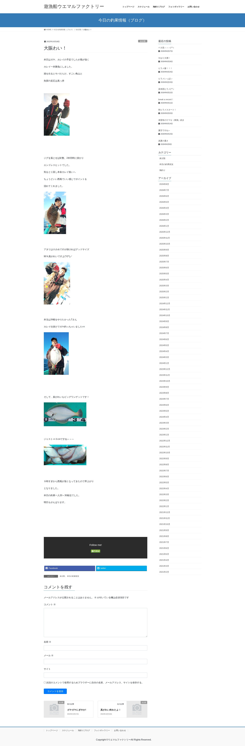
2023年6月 (164, 405)
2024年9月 (164, 321)
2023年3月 (164, 423)
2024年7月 (164, 333)
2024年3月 (164, 357)
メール (48, 655)
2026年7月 (164, 190)
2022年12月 (164, 441)
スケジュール (68, 730)
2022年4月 (164, 488)
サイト (47, 669)
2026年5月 (164, 202)
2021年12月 (164, 512)
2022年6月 (164, 476)
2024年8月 (164, 327)
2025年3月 (164, 285)
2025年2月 (164, 291)
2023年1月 (164, 435)
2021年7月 (164, 542)
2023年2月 (164, 429)
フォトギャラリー (102, 730)
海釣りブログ (84, 730)
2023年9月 (164, 387)
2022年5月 (164, 482)
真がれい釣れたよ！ (111, 710)
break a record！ (166, 99)
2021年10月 (164, 524)
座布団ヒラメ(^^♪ (166, 89)
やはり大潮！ (164, 58)
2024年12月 (164, 303)
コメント (50, 604)
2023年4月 (164, 417)
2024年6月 (164, 339)
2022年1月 (164, 506)
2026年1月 (164, 226)
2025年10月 (164, 244)
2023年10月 (164, 381)
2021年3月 (164, 566)
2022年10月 (164, 452)
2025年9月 (164, 250)
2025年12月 (164, 232)
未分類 (142, 41)
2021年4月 (164, 560)
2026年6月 (164, 196)
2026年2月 (164, 220)
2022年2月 (164, 500)
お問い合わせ (120, 730)
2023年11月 (164, 375)
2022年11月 (164, 447)
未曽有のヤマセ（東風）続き (171, 120)
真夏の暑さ (163, 141)
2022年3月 (164, 494)
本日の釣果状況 (73, 576)
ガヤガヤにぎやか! (76, 710)
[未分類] (54, 707)
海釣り (162, 170)
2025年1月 (164, 297)
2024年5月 (164, 345)
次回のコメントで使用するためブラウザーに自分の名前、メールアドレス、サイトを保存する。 (95, 682)
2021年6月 (164, 548)
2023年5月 (164, 411)
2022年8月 (164, 464)
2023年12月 (164, 369)
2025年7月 (164, 262)
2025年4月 (164, 280)
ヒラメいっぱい (165, 79)
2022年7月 (164, 470)
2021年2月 (164, 572)
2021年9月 (164, 530)
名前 (47, 642)
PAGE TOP (236, 721)
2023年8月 (164, 393)
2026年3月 (164, 214)
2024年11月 (164, 309)
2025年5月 (164, 273)
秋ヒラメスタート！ (167, 110)
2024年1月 (164, 363)
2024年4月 (164, 351)
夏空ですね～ (164, 130)
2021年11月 (164, 518)
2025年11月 (164, 238)
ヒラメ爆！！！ (165, 68)
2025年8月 (164, 256)
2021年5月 (164, 554)
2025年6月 (164, 267)
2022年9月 (164, 458)
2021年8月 (164, 536)
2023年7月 (164, 399)
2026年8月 (164, 184)
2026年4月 (164, 208)
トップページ (52, 730)
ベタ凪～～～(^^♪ (166, 47)
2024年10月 (164, 315)
